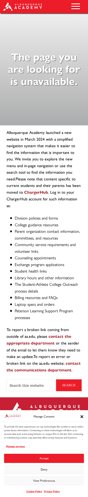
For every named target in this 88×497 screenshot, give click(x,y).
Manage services (15, 446)
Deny (44, 469)
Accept (44, 458)
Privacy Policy (52, 491)
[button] (82, 417)
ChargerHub (36, 192)
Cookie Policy (34, 491)
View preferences (44, 481)
